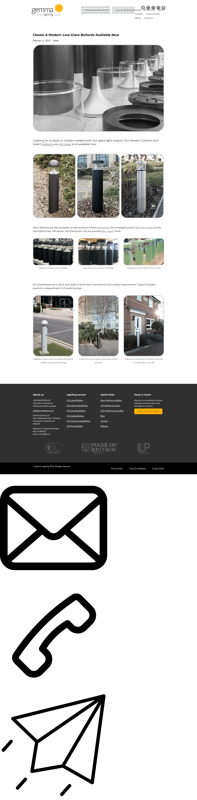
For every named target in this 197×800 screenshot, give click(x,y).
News (138, 18)
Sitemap (104, 426)
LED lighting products (110, 405)
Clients (139, 14)
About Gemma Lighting (111, 400)
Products (149, 10)
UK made (65, 144)
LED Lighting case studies (112, 410)
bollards (47, 144)
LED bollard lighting (75, 416)
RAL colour (108, 231)
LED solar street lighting (77, 405)
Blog (103, 416)
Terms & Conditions (137, 468)
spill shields (103, 227)
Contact (148, 18)
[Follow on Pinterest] (163, 8)
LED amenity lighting (76, 410)
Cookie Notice (158, 468)
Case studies (153, 14)
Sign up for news (148, 411)
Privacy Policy (116, 468)
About (161, 10)
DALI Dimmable (144, 227)
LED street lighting (75, 400)
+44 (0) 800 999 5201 (125, 10)
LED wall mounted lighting (78, 421)
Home (138, 10)
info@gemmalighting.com (97, 10)
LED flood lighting (75, 426)
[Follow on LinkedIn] (143, 8)
